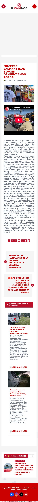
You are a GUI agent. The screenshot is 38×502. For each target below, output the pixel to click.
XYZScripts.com (31, 501)
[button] (29, 456)
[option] (19, 467)
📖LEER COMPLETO (18, 367)
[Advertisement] (19, 33)
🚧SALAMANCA (9, 81)
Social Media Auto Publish (10, 501)
